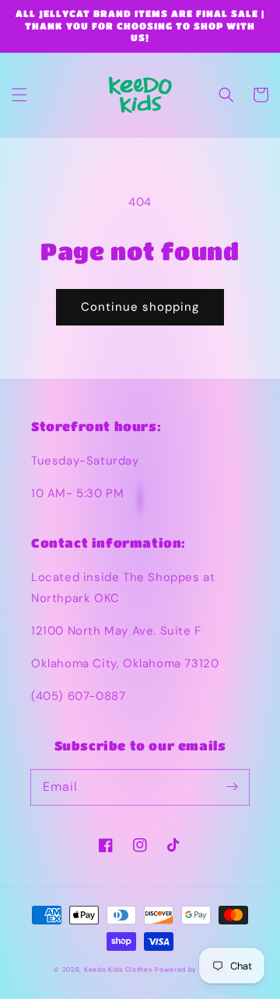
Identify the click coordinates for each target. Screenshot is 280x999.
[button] (19, 95)
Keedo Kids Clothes (118, 970)
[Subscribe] (232, 787)
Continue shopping (140, 307)
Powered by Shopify (190, 970)
